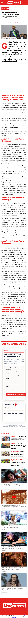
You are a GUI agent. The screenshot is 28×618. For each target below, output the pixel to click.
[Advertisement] (14, 78)
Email (7, 386)
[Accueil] (14, 606)
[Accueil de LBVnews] (14, 4)
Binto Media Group (13, 425)
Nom (7, 378)
